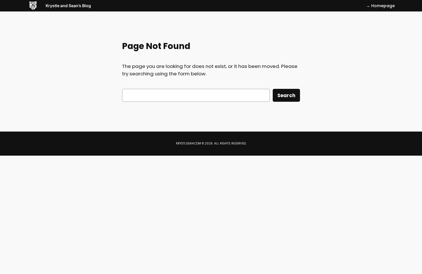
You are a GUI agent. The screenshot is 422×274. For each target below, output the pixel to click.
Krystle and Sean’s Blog (68, 5)
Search (286, 95)
